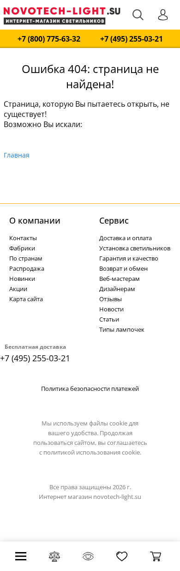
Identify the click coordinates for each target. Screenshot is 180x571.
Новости (111, 309)
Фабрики (22, 248)
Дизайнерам (117, 289)
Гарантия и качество (128, 258)
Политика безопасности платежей (90, 388)
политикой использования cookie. (92, 452)
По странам (25, 258)
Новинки (22, 278)
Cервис (114, 220)
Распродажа (26, 268)
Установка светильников (134, 248)
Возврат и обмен (123, 268)
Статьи (109, 319)
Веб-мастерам (119, 278)
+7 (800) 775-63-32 (49, 39)
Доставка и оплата (125, 238)
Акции (18, 289)
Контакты (23, 238)
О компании (34, 220)
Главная (17, 155)
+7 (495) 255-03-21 (131, 39)
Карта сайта (26, 299)
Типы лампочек (121, 329)
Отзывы (110, 299)
